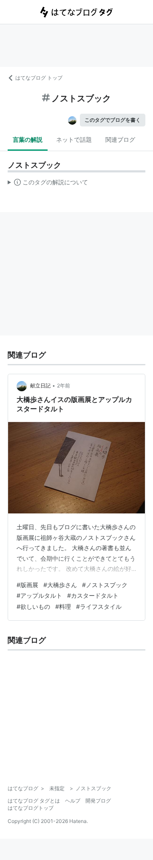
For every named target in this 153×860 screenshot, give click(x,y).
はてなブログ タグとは (34, 800)
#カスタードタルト (93, 595)
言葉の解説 (27, 139)
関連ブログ (120, 139)
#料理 (63, 606)
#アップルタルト (39, 595)
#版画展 (27, 584)
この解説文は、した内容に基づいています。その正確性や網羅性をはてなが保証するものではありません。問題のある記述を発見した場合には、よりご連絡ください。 (48, 183)
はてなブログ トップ (38, 78)
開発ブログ (98, 800)
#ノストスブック (105, 584)
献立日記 (40, 385)
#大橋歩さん (60, 584)
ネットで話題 (74, 139)
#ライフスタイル (99, 606)
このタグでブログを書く (113, 120)
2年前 (63, 385)
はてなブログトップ (31, 808)
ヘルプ (72, 800)
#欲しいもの (33, 606)
